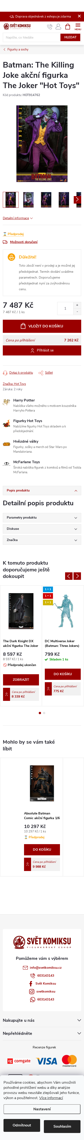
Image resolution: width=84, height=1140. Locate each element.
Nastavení (42, 1109)
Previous (69, 576)
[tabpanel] (21, 646)
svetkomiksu (45, 991)
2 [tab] (44, 713)
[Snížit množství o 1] (77, 311)
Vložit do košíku (45, 326)
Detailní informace (16, 218)
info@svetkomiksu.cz (46, 967)
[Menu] (78, 26)
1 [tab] (40, 713)
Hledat (70, 37)
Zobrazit (21, 680)
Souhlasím (62, 1126)
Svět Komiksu (45, 983)
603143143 (45, 975)
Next (77, 576)
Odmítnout (22, 1125)
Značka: (14, 384)
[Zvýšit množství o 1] (77, 305)
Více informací (51, 1098)
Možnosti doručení (24, 242)
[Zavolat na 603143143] (50, 27)
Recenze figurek (44, 1047)
